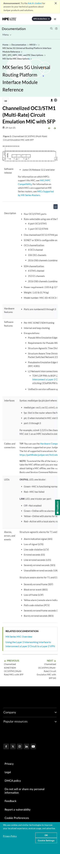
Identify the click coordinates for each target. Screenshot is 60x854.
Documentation (14, 29)
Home (5, 44)
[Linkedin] (26, 747)
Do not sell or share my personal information (24, 791)
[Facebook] (6, 747)
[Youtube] (33, 747)
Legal (8, 772)
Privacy (9, 764)
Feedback (10, 801)
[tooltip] (52, 100)
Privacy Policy (10, 836)
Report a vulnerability (17, 809)
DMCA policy (13, 780)
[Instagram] (19, 747)
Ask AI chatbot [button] (35, 3)
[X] (13, 747)
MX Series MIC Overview (19, 636)
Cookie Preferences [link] (17, 818)
